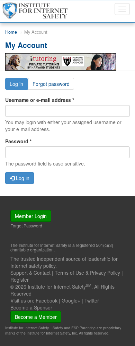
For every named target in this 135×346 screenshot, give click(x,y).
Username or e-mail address (39, 99)
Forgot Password (26, 225)
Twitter (91, 300)
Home (11, 32)
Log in (19, 85)
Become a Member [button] (36, 316)
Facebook (46, 300)
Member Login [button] (31, 215)
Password (18, 141)
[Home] (35, 10)
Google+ (71, 300)
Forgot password (51, 83)
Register (19, 279)
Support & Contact (30, 272)
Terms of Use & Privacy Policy (87, 272)
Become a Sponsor (31, 307)
